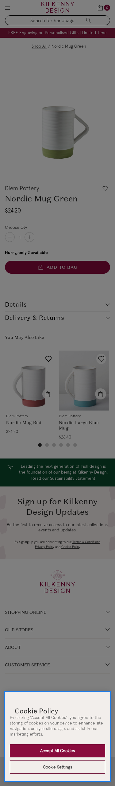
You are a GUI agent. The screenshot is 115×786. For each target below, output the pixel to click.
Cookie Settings (57, 767)
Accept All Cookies (57, 750)
